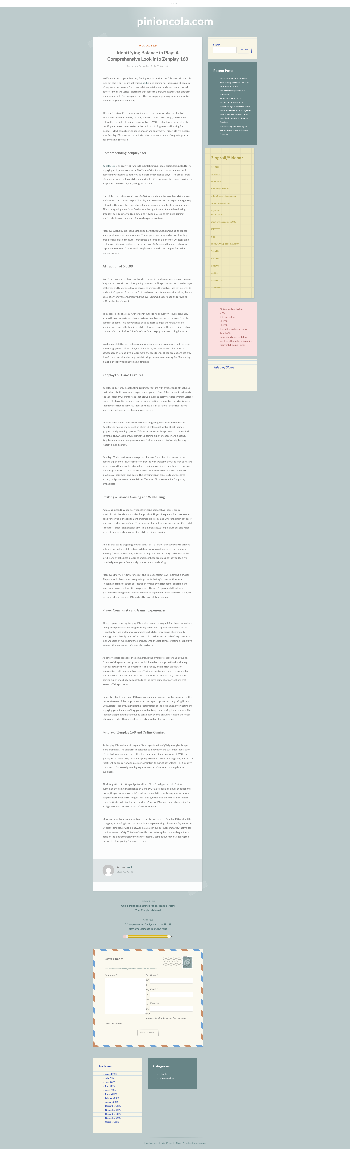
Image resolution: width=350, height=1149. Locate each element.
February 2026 (112, 1098)
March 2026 (111, 1094)
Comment (111, 976)
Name (154, 976)
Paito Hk (215, 251)
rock (166, 66)
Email (154, 990)
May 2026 (110, 1086)
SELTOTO (215, 229)
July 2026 (109, 1078)
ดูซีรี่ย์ (222, 313)
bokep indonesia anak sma (223, 196)
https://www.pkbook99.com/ (225, 243)
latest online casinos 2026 (223, 221)
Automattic (200, 1143)
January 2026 (111, 1101)
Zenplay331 (226, 333)
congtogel (215, 174)
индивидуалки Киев (220, 188)
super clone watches (220, 203)
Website (154, 1004)
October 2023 (112, 1121)
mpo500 (215, 258)
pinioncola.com (175, 20)
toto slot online (227, 317)
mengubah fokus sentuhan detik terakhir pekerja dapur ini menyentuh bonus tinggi (236, 341)
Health (163, 1074)
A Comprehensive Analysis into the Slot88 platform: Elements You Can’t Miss (148, 924)
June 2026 (110, 1082)
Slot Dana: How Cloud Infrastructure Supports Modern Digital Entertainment (235, 102)
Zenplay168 (109, 165)
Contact (175, 3)
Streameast (216, 287)
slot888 (224, 321)
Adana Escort (217, 280)
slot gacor (215, 166)
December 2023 (113, 1114)
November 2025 (113, 1110)
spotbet (214, 273)
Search (216, 44)
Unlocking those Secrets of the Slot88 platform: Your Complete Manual (148, 905)
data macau (216, 181)
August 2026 (111, 1074)
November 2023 (113, 1117)
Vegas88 (215, 210)
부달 (213, 236)
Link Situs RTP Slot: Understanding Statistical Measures (232, 90)
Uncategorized (147, 46)
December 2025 (113, 1105)
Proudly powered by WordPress (158, 1143)
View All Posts (125, 872)
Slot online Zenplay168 (231, 309)
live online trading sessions (233, 329)
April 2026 (110, 1090)
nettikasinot (217, 214)
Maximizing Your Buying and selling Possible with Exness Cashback (234, 130)
